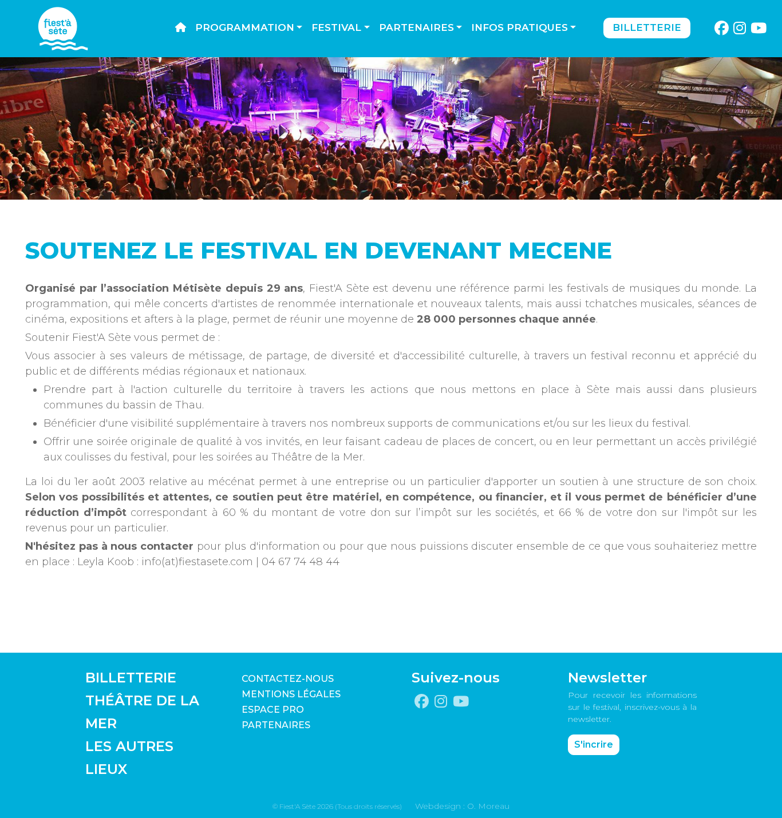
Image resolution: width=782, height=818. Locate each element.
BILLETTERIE (130, 677)
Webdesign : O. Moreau (462, 806)
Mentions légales (291, 694)
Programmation (244, 27)
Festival (336, 27)
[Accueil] (181, 28)
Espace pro (273, 709)
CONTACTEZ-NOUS (288, 678)
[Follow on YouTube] (759, 28)
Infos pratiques (519, 27)
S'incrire (593, 744)
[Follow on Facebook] (721, 28)
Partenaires (416, 27)
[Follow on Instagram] (740, 28)
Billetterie (647, 27)
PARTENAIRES (276, 725)
